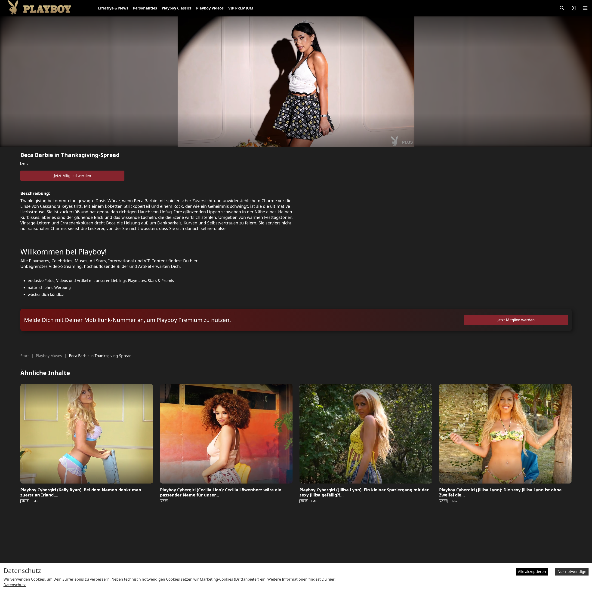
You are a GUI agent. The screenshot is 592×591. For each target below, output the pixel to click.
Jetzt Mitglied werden (72, 175)
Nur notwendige (572, 571)
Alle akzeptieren (532, 571)
